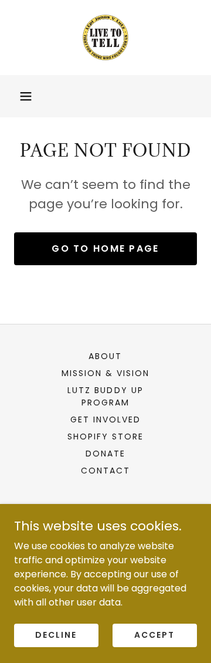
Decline (56, 635)
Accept (154, 635)
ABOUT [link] (105, 356)
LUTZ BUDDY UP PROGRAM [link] (105, 396)
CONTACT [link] (105, 470)
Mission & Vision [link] (105, 373)
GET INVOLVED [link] (105, 419)
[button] (26, 96)
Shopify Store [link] (105, 436)
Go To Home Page (105, 248)
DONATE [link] (105, 453)
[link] (105, 37)
